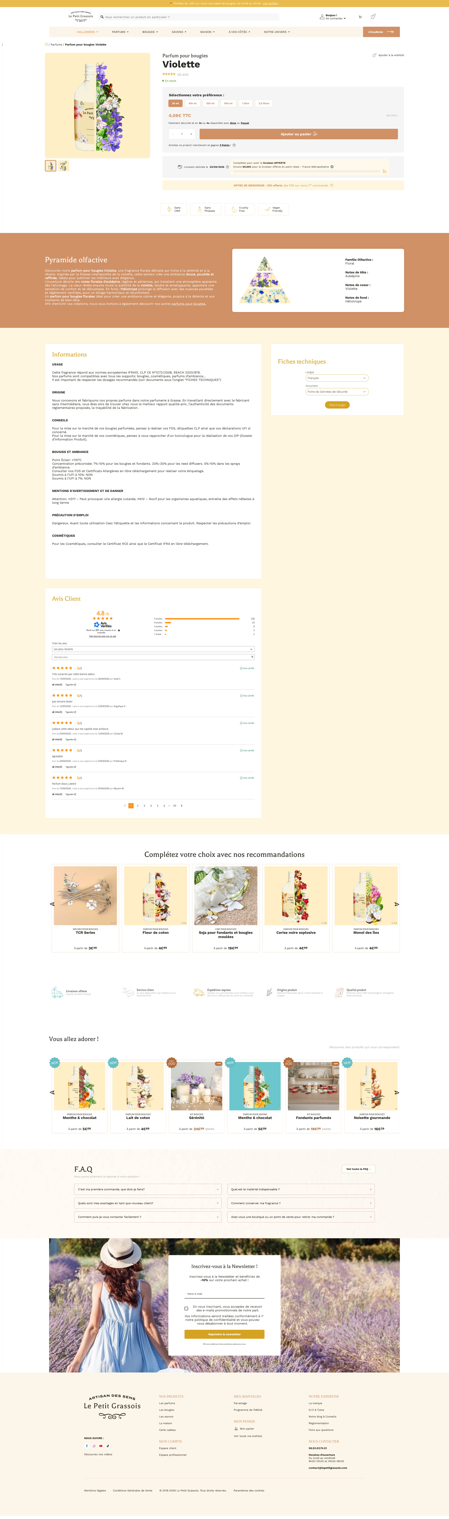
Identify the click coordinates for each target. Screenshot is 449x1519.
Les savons (166, 1416)
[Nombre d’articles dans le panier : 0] (360, 17)
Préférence (212, 95)
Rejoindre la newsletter (224, 1334)
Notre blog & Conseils (322, 1416)
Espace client (167, 1448)
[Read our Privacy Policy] (262, 1316)
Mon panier (247, 1428)
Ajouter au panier (296, 134)
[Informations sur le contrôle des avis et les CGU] (119, 630)
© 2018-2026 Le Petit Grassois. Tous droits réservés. (193, 1490)
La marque (315, 1403)
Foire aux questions (321, 1430)
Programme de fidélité (248, 1409)
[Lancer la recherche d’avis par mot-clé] (252, 657)
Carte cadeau (167, 1430)
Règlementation (319, 1423)
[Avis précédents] (125, 805)
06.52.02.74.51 (318, 1448)
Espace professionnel (173, 1454)
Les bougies (166, 1409)
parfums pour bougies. (189, 304)
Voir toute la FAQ (357, 1169)
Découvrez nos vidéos (98, 1454)
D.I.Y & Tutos (316, 1409)
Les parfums (167, 1403)
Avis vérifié (248, 668)
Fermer (403, 1499)
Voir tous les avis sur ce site (102, 636)
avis (182, 74)
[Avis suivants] (182, 805)
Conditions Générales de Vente (132, 1490)
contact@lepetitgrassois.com (328, 1467)
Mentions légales (95, 1490)
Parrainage (240, 1403)
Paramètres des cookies (249, 1490)
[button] (52, 904)
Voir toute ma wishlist (248, 1436)
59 (174, 805)
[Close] (442, 1400)
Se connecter (334, 18)
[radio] (175, 103)
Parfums (56, 44)
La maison (165, 1423)
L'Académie (375, 32)
